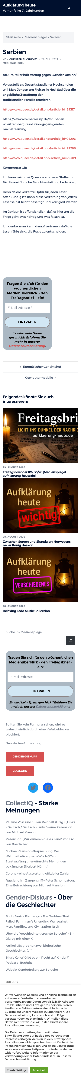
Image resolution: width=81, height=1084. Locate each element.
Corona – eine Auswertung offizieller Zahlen (38, 873)
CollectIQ (20, 771)
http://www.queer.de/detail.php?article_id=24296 (39, 139)
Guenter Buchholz (23, 59)
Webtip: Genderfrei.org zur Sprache (32, 969)
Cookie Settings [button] (16, 1070)
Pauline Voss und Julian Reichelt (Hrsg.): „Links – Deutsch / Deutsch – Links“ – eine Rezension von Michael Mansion (40, 827)
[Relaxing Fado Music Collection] (40, 574)
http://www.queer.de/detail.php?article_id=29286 (39, 148)
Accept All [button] (39, 1070)
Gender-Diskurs (25, 756)
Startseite (13, 37)
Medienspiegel (36, 37)
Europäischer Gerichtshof (42, 367)
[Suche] (70, 640)
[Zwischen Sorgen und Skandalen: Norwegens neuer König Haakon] (40, 505)
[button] (68, 8)
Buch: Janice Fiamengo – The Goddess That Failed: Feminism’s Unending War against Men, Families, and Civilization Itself (37, 921)
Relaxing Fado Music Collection (26, 611)
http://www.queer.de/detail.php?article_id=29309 (39, 158)
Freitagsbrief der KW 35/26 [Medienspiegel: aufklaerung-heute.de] (34, 473)
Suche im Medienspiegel (24, 632)
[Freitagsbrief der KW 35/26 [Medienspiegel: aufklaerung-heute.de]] (40, 435)
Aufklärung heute (19, 5)
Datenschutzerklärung (27, 346)
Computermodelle (39, 377)
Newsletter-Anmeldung (23, 743)
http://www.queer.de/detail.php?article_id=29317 (39, 109)
